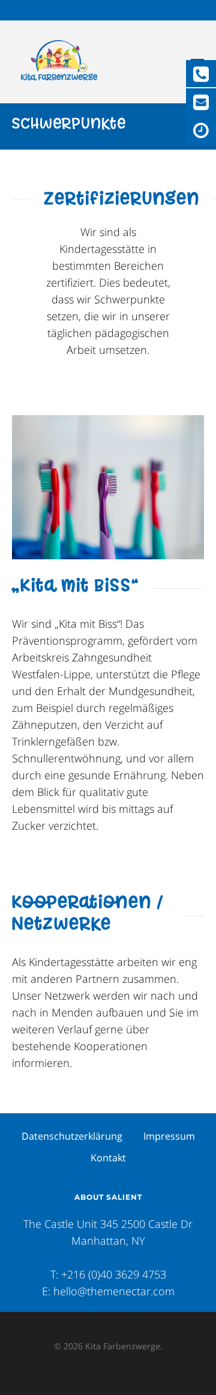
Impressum (169, 1136)
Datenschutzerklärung (72, 1136)
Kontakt (108, 1157)
